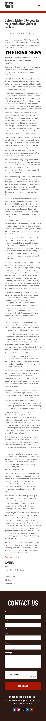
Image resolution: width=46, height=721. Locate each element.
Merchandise (10, 577)
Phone (8, 643)
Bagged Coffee (10, 567)
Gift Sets (8, 580)
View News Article (12, 557)
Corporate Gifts (10, 583)
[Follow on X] (23, 709)
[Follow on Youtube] (31, 709)
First (6, 620)
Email (7, 633)
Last (6, 628)
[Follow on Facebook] (14, 709)
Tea (6, 573)
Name (8, 612)
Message (9, 653)
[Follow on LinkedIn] (27, 709)
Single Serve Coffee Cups (14, 570)
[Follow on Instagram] (18, 709)
